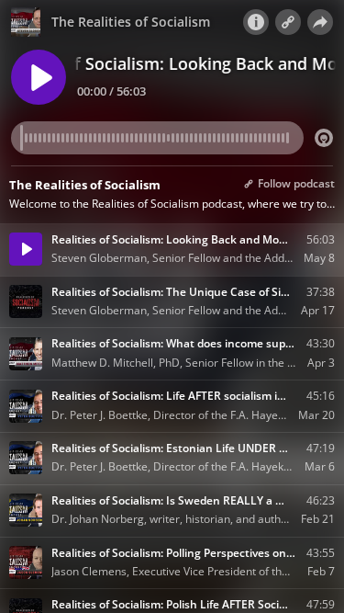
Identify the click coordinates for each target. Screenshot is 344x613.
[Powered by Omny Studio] (324, 138)
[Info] (256, 22)
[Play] (38, 77)
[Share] (320, 22)
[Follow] (288, 22)
